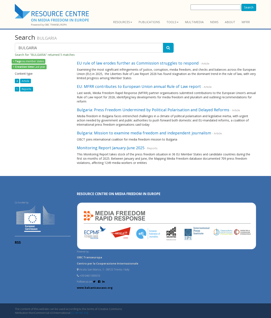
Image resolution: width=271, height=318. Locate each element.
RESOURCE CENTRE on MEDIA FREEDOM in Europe (118, 193)
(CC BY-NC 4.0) (79, 313)
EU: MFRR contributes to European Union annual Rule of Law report (139, 86)
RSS (18, 242)
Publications (149, 22)
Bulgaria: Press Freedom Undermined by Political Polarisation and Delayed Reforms (153, 109)
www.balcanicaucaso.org (95, 288)
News (214, 22)
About (230, 22)
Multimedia (194, 22)
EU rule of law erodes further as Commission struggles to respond (138, 63)
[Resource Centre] (52, 15)
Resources (121, 22)
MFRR (246, 22)
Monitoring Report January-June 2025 (110, 147)
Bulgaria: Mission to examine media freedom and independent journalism (144, 132)
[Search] (168, 48)
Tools (171, 22)
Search (248, 7)
